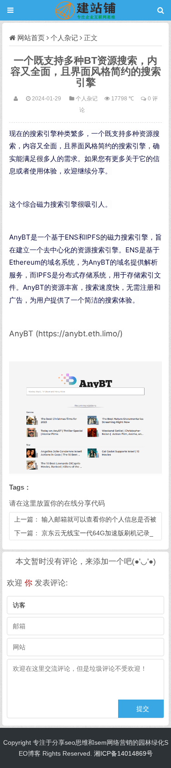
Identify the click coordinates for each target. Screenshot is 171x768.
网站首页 (31, 38)
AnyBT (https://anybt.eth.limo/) (66, 333)
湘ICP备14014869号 (123, 753)
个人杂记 (64, 38)
